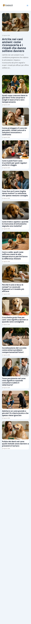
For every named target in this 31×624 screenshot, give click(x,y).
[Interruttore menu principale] (27, 5)
